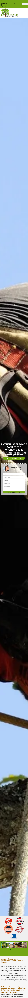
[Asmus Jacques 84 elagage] (9, 13)
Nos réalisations (14, 458)
